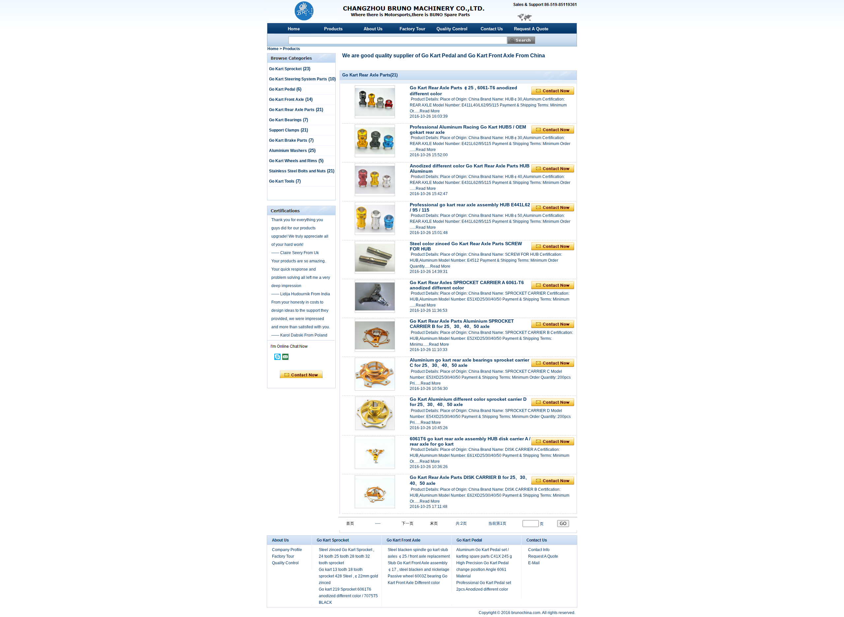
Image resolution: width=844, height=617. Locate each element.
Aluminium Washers (288, 150)
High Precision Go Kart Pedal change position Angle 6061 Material (482, 569)
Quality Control (452, 28)
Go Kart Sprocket (285, 69)
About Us (373, 28)
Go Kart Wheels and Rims (293, 161)
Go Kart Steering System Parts (298, 79)
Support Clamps (284, 130)
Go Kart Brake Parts (288, 140)
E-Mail (534, 563)
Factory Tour (412, 28)
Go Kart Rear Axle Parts (292, 109)
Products (333, 28)
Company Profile (287, 549)
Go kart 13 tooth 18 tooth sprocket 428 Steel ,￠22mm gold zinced (348, 576)
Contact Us (492, 28)
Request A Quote (531, 28)
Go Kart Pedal (282, 89)
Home (294, 28)
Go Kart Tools (281, 181)
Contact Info (539, 549)
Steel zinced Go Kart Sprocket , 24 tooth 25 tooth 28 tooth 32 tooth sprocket (346, 556)
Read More (430, 111)
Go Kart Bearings (285, 120)
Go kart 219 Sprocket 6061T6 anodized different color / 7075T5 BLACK (348, 596)
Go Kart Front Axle (286, 99)
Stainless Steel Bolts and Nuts (297, 171)
